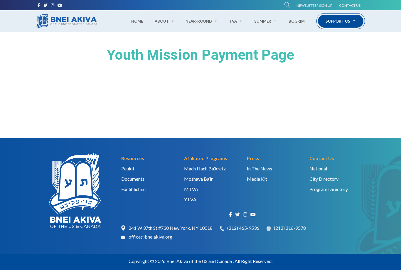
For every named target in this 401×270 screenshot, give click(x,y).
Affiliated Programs (205, 158)
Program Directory (328, 189)
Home (137, 21)
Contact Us (349, 5)
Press (253, 158)
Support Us (338, 21)
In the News (259, 168)
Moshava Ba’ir (198, 179)
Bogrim (297, 21)
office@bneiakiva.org (150, 236)
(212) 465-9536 (243, 228)
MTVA (191, 189)
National (318, 168)
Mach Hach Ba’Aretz (205, 168)
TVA (233, 21)
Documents (132, 179)
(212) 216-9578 (290, 228)
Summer (262, 21)
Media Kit (257, 179)
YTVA (190, 199)
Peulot (127, 168)
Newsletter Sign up (314, 5)
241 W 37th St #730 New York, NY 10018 (171, 228)
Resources (132, 158)
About (162, 21)
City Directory (323, 179)
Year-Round (199, 21)
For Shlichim (133, 189)
